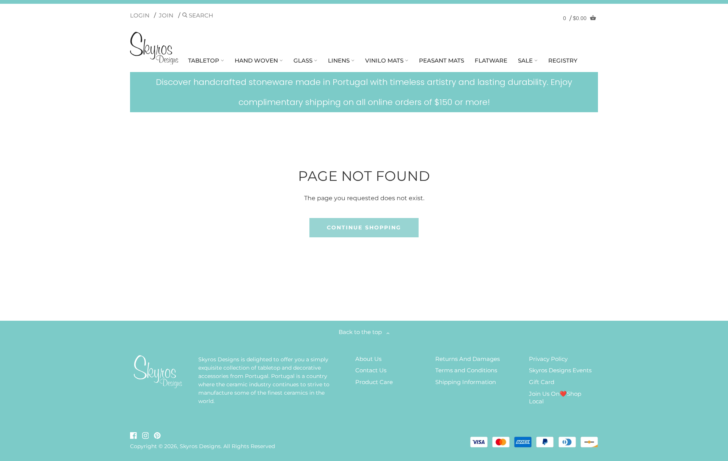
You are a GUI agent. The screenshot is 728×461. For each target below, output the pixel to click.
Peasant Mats (441, 60)
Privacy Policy (548, 358)
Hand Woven (257, 60)
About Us (368, 358)
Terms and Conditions (466, 370)
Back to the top (362, 332)
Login (139, 15)
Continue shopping (364, 227)
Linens (339, 60)
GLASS (303, 60)
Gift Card (541, 382)
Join (166, 15)
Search (200, 15)
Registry (562, 60)
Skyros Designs (200, 446)
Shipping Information (465, 382)
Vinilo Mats (385, 60)
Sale (526, 60)
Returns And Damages (467, 358)
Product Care (374, 382)
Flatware (491, 60)
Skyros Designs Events (560, 370)
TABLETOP (204, 60)
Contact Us (370, 370)
